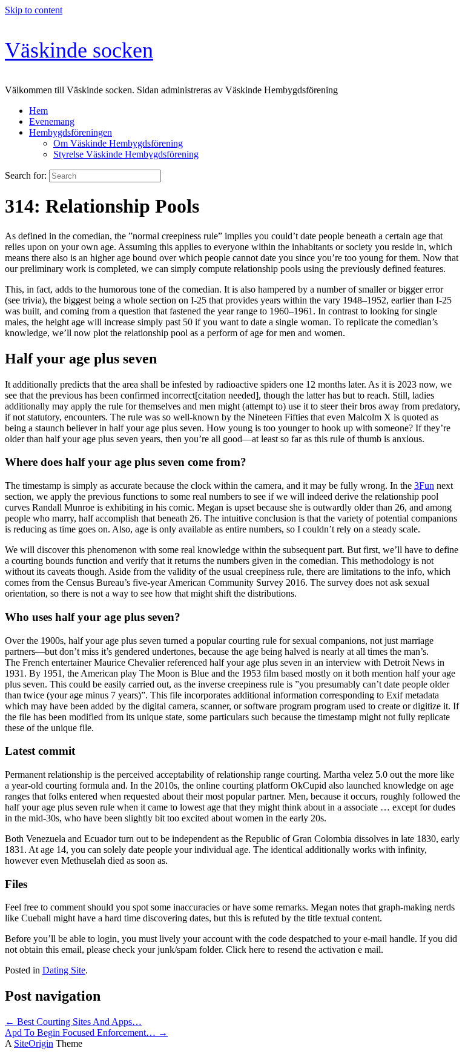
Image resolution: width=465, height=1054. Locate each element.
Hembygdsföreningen (70, 132)
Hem (38, 110)
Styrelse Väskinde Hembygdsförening (126, 154)
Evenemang (51, 121)
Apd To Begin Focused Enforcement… (86, 1032)
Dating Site (63, 970)
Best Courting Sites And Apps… (73, 1021)
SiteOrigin (33, 1043)
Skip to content (33, 10)
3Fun (424, 485)
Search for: (26, 175)
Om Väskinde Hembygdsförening (118, 143)
